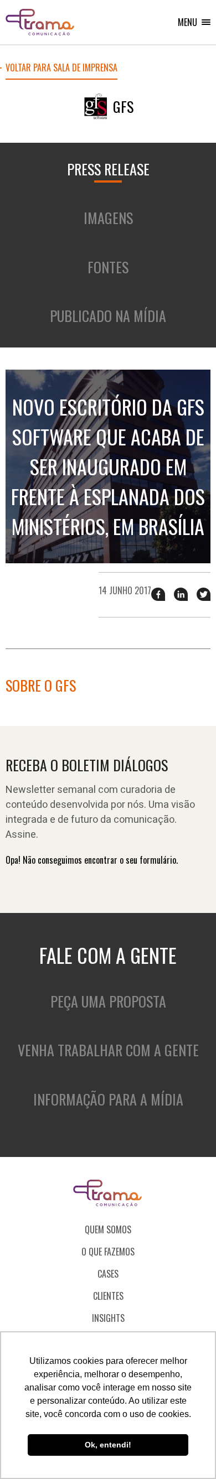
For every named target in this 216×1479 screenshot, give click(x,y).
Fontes (108, 267)
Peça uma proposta (108, 1001)
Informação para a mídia (108, 1099)
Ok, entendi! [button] (108, 1444)
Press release (108, 169)
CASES (108, 1273)
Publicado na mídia (108, 315)
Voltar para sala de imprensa (61, 68)
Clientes (108, 1295)
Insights (108, 1318)
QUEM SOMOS (108, 1229)
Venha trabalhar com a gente (108, 1050)
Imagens (108, 218)
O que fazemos (108, 1251)
